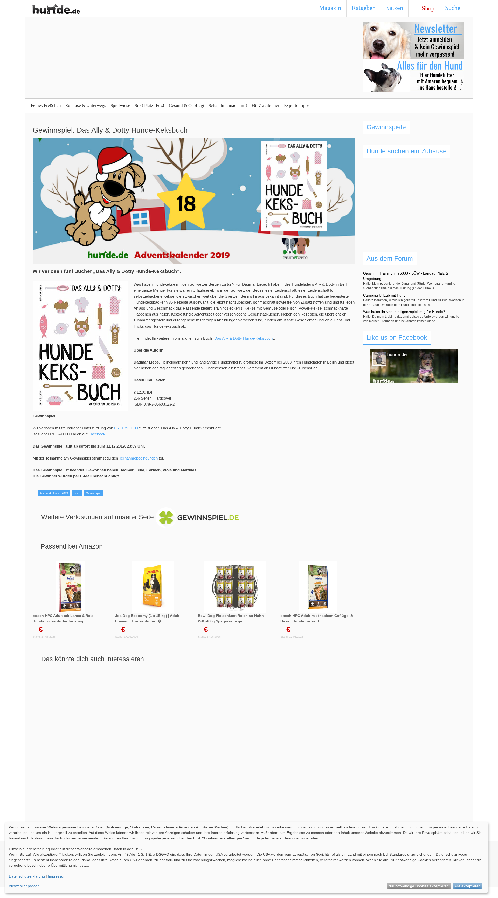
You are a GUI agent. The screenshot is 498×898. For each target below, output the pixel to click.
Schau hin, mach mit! (228, 105)
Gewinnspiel (93, 493)
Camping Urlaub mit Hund (384, 295)
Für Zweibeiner (266, 105)
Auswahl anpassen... (26, 886)
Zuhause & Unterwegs (85, 105)
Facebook (96, 434)
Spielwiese (120, 105)
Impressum (57, 876)
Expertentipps (297, 105)
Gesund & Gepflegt (186, 105)
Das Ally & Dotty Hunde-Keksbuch (243, 338)
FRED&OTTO (126, 428)
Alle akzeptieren (467, 886)
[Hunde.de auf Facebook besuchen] (414, 366)
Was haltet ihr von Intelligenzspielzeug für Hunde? (404, 312)
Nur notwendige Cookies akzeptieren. (419, 886)
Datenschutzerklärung (27, 876)
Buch (77, 493)
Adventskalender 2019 (54, 493)
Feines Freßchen (46, 105)
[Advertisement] (149, 58)
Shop (426, 8)
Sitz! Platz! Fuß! (149, 105)
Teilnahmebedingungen (138, 458)
